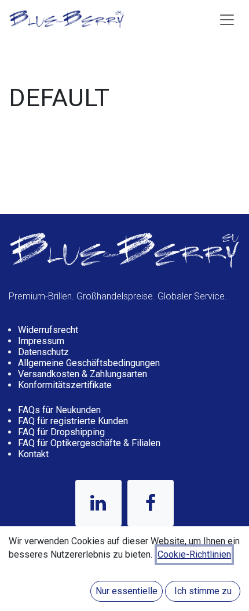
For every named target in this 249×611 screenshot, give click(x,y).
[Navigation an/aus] (227, 19)
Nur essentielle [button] (127, 590)
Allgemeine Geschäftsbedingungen (89, 362)
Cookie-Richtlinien (194, 554)
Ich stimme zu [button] (203, 590)
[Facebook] (150, 503)
